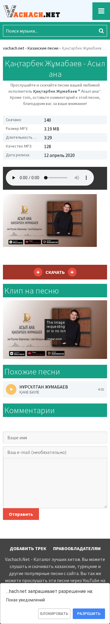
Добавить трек (28, 548)
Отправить (21, 514)
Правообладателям (77, 548)
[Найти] (101, 31)
